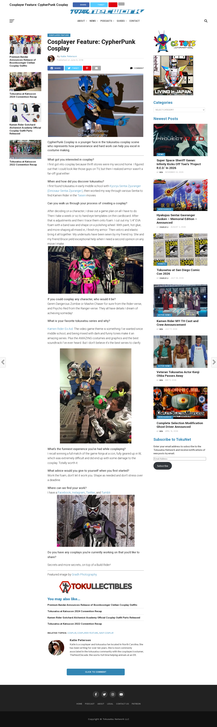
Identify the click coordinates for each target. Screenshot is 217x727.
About (81, 21)
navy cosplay (106, 633)
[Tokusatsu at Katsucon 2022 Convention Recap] (25, 157)
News (93, 21)
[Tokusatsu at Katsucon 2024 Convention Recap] (25, 90)
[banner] (173, 94)
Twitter (90, 492)
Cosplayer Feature (87, 633)
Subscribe (162, 465)
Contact (134, 21)
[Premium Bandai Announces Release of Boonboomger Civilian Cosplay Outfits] (25, 53)
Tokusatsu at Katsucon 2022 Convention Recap (23, 163)
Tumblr (106, 492)
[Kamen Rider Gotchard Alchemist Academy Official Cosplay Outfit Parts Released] (25, 121)
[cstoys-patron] (176, 54)
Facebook (64, 492)
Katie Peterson (69, 56)
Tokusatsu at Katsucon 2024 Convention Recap (23, 95)
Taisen (82, 195)
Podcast (90, 704)
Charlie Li (163, 227)
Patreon (136, 704)
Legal (110, 704)
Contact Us (122, 704)
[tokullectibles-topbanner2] (95, 593)
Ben (161, 172)
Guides (121, 21)
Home (79, 704)
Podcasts (106, 21)
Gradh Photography (84, 574)
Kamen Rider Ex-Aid (60, 328)
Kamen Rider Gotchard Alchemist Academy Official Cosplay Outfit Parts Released (25, 129)
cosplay (72, 633)
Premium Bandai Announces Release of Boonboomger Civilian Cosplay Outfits (23, 61)
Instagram (78, 492)
